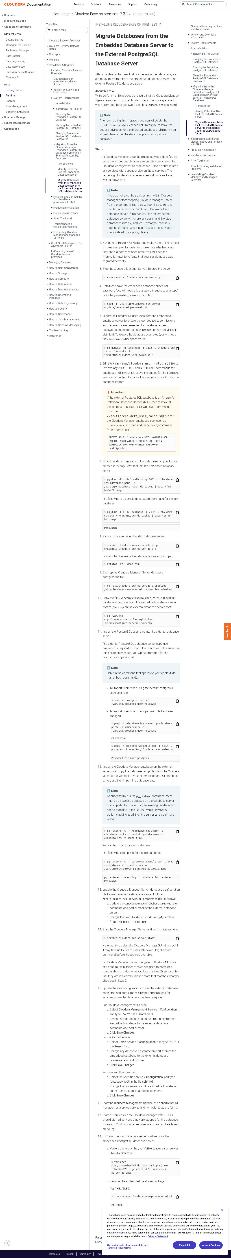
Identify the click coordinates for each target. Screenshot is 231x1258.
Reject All (184, 1245)
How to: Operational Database (60, 296)
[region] (165, 1230)
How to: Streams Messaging (65, 325)
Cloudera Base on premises (97, 14)
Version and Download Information (66, 91)
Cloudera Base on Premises (64, 40)
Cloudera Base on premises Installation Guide (65, 81)
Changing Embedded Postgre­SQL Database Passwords (68, 136)
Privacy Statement (158, 1236)
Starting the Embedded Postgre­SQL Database (69, 126)
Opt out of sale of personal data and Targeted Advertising (127, 1246)
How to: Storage (58, 273)
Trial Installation (62, 103)
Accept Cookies (211, 1245)
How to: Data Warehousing (64, 289)
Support (132, 4)
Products (79, 4)
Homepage (61, 14)
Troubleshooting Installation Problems (65, 225)
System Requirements (66, 97)
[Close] (222, 1210)
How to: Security (58, 308)
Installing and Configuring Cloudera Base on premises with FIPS (67, 199)
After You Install (62, 218)
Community (150, 4)
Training (101, 1254)
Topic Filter (52, 24)
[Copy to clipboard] (177, 278)
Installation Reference (66, 213)
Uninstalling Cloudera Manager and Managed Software (66, 235)
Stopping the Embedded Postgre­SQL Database (69, 117)
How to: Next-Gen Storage (64, 267)
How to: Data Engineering (63, 303)
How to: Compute (59, 278)
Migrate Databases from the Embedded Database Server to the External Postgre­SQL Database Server (70, 186)
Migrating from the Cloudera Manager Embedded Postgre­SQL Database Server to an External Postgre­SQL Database (69, 151)
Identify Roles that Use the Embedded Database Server (68, 172)
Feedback (227, 632)
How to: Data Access (60, 284)
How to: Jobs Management (64, 319)
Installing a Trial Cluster (69, 108)
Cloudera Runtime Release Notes (64, 47)
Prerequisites (65, 163)
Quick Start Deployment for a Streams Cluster (66, 244)
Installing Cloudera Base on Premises (66, 72)
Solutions (96, 4)
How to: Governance (60, 314)
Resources (115, 4)
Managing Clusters (59, 262)
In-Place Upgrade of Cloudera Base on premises (62, 254)
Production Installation (66, 207)
